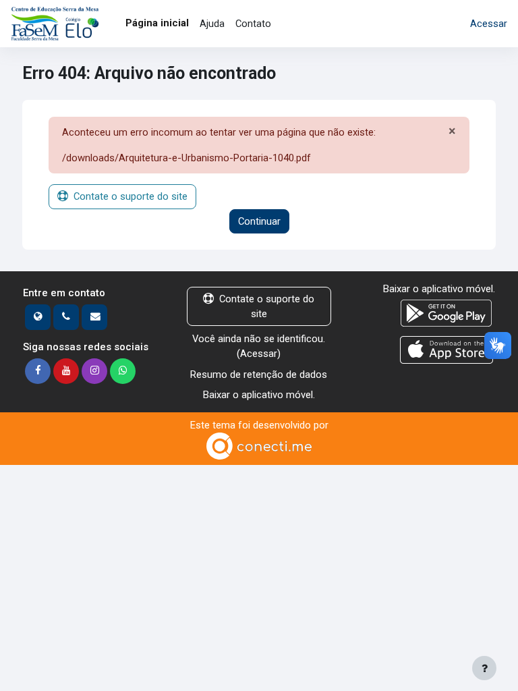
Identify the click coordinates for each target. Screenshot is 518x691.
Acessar (488, 24)
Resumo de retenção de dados (258, 374)
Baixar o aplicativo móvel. (259, 395)
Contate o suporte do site (131, 196)
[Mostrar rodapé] (484, 668)
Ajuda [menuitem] (212, 24)
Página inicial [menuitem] (157, 23)
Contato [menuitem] (253, 24)
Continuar (259, 221)
